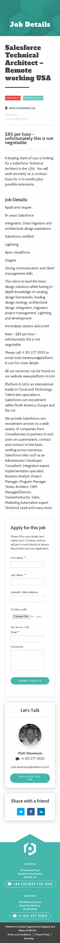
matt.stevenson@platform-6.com (30, 767)
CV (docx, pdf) (19, 609)
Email (15, 632)
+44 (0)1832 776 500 (33, 884)
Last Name (18, 575)
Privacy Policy (42, 934)
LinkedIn (41, 811)
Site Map (29, 938)
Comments (17, 646)
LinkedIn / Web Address (24, 592)
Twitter (20, 811)
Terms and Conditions (19, 934)
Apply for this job (30, 778)
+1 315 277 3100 (32, 758)
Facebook (31, 811)
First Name (18, 557)
